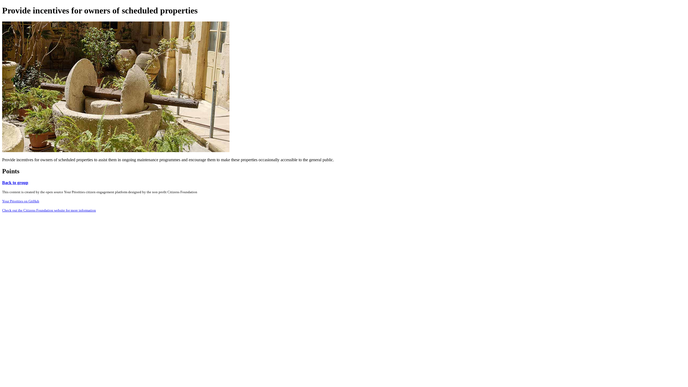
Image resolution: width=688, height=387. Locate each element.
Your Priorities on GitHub (20, 201)
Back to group (15, 182)
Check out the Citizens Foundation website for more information (49, 210)
